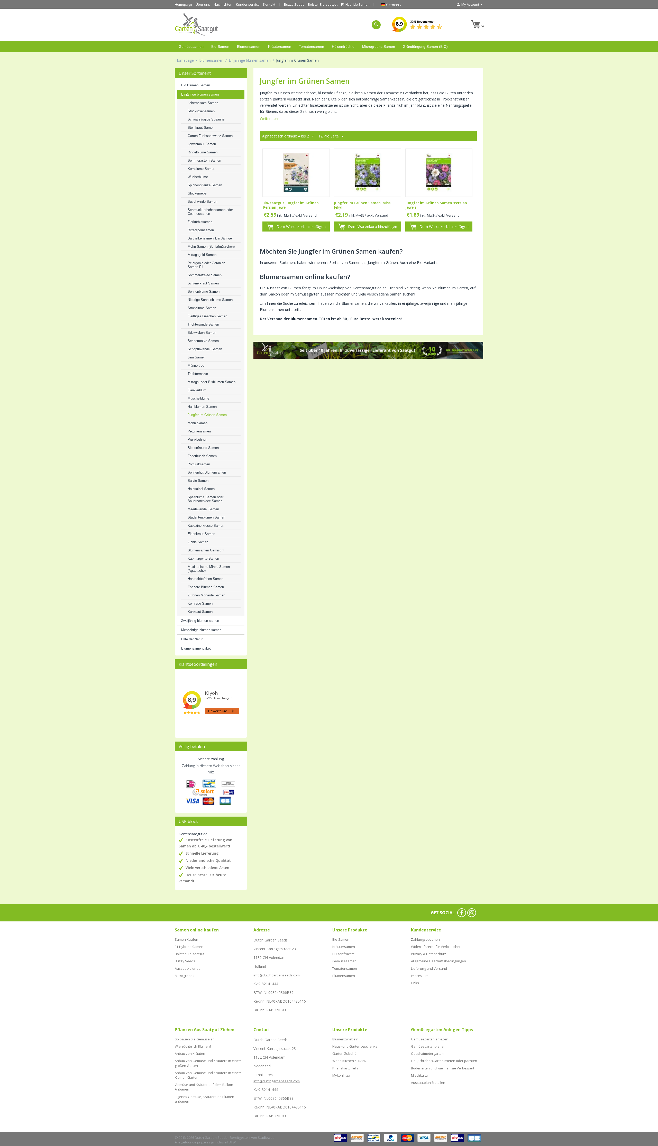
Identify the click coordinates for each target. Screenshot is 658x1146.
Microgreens (184, 975)
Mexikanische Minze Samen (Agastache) (209, 568)
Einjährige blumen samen (250, 60)
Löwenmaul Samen (202, 144)
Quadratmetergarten (427, 1053)
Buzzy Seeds (294, 4)
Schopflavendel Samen (205, 349)
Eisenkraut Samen (201, 534)
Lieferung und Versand (429, 968)
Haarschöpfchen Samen (205, 579)
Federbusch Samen (202, 456)
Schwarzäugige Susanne (206, 119)
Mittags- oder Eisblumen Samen (211, 382)
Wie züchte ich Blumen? (193, 1046)
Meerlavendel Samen (203, 509)
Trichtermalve (198, 374)
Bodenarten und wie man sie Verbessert (442, 1068)
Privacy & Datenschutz (428, 953)
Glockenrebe (197, 193)
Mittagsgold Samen (202, 255)
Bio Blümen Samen (195, 85)
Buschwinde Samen (202, 202)
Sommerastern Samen (204, 160)
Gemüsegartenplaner (428, 1046)
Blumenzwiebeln (345, 1039)
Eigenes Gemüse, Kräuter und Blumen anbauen (204, 1099)
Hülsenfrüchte (343, 46)
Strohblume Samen (202, 308)
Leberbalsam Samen (203, 103)
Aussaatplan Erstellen (428, 1082)
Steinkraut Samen (201, 128)
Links (415, 983)
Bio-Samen (220, 46)
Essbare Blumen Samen (206, 587)
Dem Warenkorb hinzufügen (301, 226)
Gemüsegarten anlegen (429, 1039)
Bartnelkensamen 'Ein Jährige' (210, 238)
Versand (310, 215)
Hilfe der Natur (192, 639)
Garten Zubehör (345, 1053)
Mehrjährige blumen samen (201, 630)
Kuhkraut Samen (200, 612)
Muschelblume (198, 398)
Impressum (419, 975)
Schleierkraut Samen (203, 283)
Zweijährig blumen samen (200, 621)
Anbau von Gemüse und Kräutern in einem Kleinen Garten (208, 1075)
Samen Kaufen (186, 939)
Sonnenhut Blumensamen (207, 472)
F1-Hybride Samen (355, 4)
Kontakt (269, 4)
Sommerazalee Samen (205, 275)
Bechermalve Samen (203, 341)
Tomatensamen (311, 46)
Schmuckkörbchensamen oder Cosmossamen (210, 212)
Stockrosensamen (201, 111)
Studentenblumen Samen (206, 517)
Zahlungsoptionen (425, 939)
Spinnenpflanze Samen (205, 185)
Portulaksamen (199, 464)
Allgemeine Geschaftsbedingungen (438, 961)
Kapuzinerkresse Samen (206, 526)
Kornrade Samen (200, 603)
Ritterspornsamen (201, 230)
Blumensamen (248, 46)
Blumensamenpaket (196, 648)
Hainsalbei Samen (201, 489)
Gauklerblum (197, 390)
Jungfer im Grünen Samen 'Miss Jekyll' (362, 205)
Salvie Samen (198, 481)
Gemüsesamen (191, 46)
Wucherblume (198, 177)
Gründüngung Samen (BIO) (425, 46)
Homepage (183, 4)
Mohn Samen (197, 423)
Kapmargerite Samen (203, 558)
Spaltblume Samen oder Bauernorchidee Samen (205, 499)
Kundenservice (248, 4)
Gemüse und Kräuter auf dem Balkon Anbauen (204, 1087)
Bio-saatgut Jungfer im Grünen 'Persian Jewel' (290, 205)
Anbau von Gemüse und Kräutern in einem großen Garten (208, 1063)
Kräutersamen (279, 46)
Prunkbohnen (197, 439)
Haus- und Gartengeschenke (355, 1046)
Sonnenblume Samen (204, 291)
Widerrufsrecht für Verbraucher (436, 946)
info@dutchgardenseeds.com (276, 975)
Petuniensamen (199, 431)
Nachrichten (223, 4)
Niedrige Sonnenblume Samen (210, 300)
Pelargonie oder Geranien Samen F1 (206, 265)
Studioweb (266, 1137)
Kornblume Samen (201, 169)
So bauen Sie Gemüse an (195, 1039)
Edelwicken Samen (202, 333)
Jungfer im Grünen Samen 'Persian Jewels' (436, 205)
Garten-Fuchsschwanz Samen (210, 136)
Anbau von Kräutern (190, 1053)
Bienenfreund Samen (203, 448)
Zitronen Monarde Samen (206, 595)
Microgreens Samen (378, 46)
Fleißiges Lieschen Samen (207, 316)
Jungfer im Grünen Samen (207, 415)
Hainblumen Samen (202, 407)
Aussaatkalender (188, 968)
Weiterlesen (269, 118)
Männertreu (196, 365)
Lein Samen (196, 357)
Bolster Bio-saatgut (322, 4)
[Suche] (376, 24)
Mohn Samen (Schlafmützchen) (211, 246)
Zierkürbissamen (200, 222)
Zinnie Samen (198, 542)
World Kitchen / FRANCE (350, 1060)
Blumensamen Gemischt (206, 550)
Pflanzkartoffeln (345, 1068)
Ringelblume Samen (202, 152)
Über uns (203, 4)
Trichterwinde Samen (203, 324)
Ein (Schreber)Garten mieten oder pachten (444, 1060)
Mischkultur (420, 1075)
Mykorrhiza (341, 1075)
